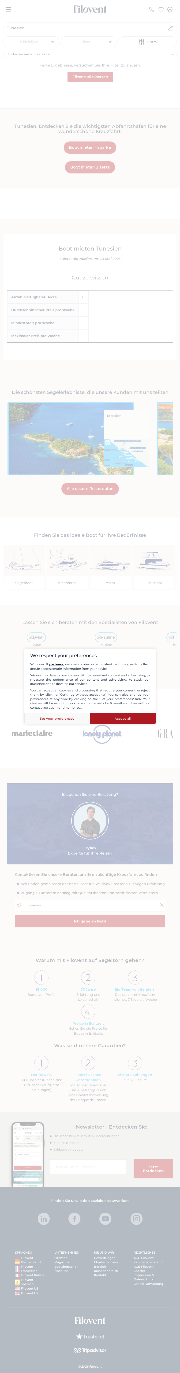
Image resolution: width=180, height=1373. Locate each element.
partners (56, 664)
